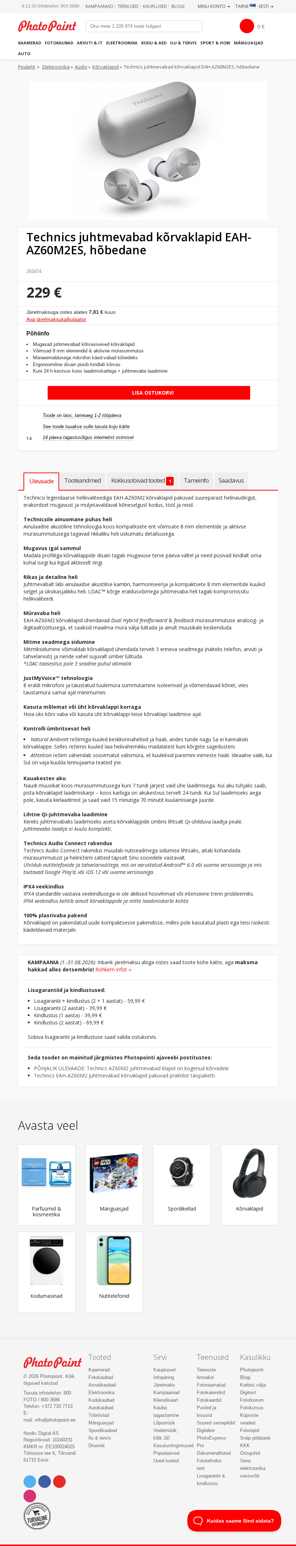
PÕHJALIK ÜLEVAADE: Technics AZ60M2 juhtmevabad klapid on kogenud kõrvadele (131, 1068)
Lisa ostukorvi (152, 392)
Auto (24, 53)
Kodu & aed (153, 42)
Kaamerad (29, 42)
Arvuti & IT (90, 42)
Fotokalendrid (211, 1392)
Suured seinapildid (216, 1423)
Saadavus (231, 480)
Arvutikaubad (102, 1385)
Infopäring (163, 1377)
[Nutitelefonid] (114, 1261)
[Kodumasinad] (46, 1261)
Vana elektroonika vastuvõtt (252, 1468)
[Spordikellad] (182, 1173)
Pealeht (26, 66)
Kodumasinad (46, 1296)
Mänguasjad (248, 42)
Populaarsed (166, 1453)
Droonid (96, 1445)
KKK (245, 1445)
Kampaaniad (99, 6)
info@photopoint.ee (55, 1420)
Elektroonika (122, 42)
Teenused (128, 6)
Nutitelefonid (114, 1296)
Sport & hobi (215, 42)
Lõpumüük (164, 1423)
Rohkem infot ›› (113, 969)
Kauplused (155, 6)
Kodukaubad (101, 1400)
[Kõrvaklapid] (250, 1173)
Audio (81, 66)
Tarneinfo (196, 480)
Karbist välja (253, 1385)
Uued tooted (166, 1460)
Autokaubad (100, 1407)
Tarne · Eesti (252, 6)
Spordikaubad (102, 1430)
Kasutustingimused (173, 1445)
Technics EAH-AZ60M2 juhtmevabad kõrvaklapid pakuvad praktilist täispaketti (124, 1075)
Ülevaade (41, 481)
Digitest (248, 1392)
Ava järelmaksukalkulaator (56, 319)
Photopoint (51, 26)
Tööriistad (98, 1415)
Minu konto (212, 6)
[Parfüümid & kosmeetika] (46, 1173)
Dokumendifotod (214, 1453)
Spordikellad (182, 1209)
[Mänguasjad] (114, 1173)
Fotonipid (249, 1430)
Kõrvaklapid (105, 66)
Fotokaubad (59, 42)
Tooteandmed (82, 480)
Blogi (177, 6)
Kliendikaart (165, 1400)
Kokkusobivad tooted (141, 480)
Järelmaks (164, 1385)
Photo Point (56, 1362)
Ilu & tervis (183, 42)
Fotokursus (252, 1407)
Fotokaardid (209, 1400)
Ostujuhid (250, 1453)
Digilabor (206, 1430)
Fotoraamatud (211, 1385)
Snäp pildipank (255, 1438)
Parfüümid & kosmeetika (46, 1211)
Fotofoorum (252, 1400)
